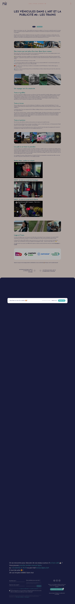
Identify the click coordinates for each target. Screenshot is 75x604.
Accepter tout (61, 300)
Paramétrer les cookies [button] (46, 300)
